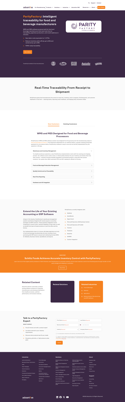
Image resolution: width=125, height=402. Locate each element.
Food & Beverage (88, 287)
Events (90, 369)
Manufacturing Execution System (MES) (62, 384)
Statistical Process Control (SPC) (78, 364)
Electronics (41, 368)
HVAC (23, 364)
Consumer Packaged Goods (45, 366)
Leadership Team (92, 364)
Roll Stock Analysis (93, 385)
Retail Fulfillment (25, 377)
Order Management (60, 372)
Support (93, 3)
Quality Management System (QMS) (78, 373)
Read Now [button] (62, 267)
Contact (99, 3)
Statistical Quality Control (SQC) (79, 366)
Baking (40, 371)
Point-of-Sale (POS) (60, 376)
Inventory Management (60, 370)
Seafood (86, 290)
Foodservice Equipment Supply (28, 373)
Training (90, 387)
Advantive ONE (75, 7)
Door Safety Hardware (26, 375)
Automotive (41, 362)
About (93, 7)
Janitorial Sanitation (26, 360)
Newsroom (91, 366)
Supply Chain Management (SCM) (61, 364)
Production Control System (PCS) (78, 381)
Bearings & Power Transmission (28, 362)
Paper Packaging (25, 366)
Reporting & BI (75, 385)
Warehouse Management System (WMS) (62, 367)
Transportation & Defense (44, 376)
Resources (86, 7)
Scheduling (91, 383)
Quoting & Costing (76, 383)
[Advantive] (28, 397)
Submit (59, 342)
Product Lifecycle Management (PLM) (78, 369)
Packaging (24, 379)
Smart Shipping (59, 378)
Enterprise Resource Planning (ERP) (62, 361)
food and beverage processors (39, 142)
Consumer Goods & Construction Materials (44, 374)
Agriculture (87, 293)
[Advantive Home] (28, 7)
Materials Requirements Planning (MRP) (77, 361)
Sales (90, 381)
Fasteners (24, 371)
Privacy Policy (58, 338)
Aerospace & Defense (43, 364)
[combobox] (80, 325)
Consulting (91, 379)
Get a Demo (101, 7)
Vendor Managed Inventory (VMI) (62, 374)
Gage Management (76, 375)
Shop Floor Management (77, 377)
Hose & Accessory (26, 368)
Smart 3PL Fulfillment (60, 381)
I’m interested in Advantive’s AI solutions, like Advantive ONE (71, 333)
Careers (90, 362)
